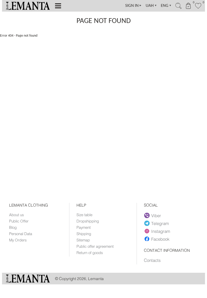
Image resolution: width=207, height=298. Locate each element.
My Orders (18, 240)
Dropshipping (87, 221)
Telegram (160, 223)
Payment (83, 227)
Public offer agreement (95, 246)
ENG (166, 6)
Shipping (83, 233)
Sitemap (83, 240)
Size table (84, 214)
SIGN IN (133, 6)
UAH (151, 6)
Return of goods (89, 252)
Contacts (152, 260)
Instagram (160, 231)
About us (16, 214)
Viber (156, 215)
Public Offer (19, 221)
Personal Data (20, 233)
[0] (198, 8)
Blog (13, 227)
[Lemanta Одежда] (28, 281)
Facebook (160, 238)
